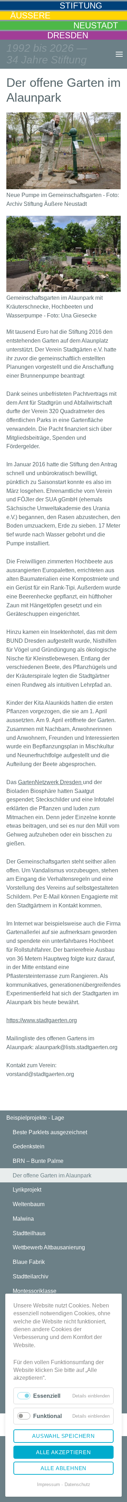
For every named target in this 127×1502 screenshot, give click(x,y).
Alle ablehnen (63, 1468)
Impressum (48, 1484)
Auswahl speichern (63, 1436)
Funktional (47, 1416)
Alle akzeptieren (63, 1452)
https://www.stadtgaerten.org (41, 1020)
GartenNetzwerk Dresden (50, 782)
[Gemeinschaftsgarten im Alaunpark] (63, 254)
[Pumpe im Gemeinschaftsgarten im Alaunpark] (63, 150)
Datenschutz (77, 1484)
